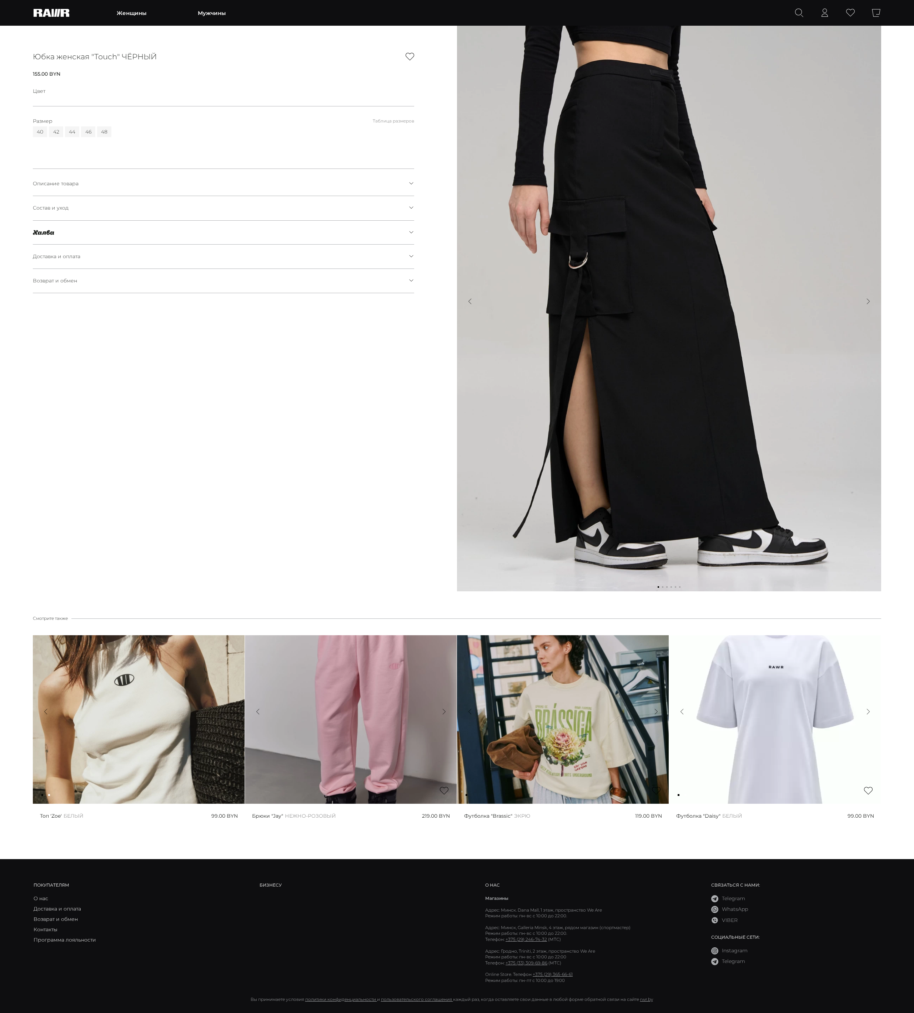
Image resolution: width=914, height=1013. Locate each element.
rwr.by (646, 999)
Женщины (131, 12)
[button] (470, 301)
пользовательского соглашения (417, 999)
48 (104, 132)
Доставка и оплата (56, 256)
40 (40, 132)
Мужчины (212, 12)
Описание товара (56, 183)
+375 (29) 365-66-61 (553, 974)
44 (72, 132)
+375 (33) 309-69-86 (526, 963)
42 (56, 132)
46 (88, 132)
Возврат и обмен (55, 280)
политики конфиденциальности (341, 999)
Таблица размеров (393, 121)
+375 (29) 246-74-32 (526, 939)
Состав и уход (51, 208)
